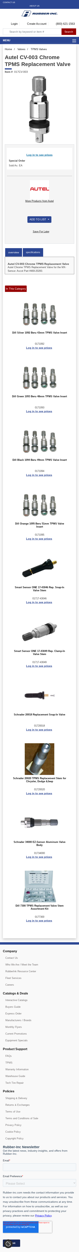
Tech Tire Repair (14, 1082)
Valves (21, 49)
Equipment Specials (16, 1040)
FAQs (8, 1056)
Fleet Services (13, 978)
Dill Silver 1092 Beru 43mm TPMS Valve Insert (39, 332)
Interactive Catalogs (16, 1000)
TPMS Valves (39, 49)
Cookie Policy (13, 1131)
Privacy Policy (13, 1125)
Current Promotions (16, 1033)
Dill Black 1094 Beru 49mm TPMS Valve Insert (39, 460)
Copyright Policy (14, 1138)
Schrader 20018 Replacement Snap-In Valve (39, 714)
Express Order (13, 1013)
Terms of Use (12, 1111)
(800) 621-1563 (65, 23)
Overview (13, 252)
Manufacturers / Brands (18, 1020)
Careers (9, 984)
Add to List (38, 219)
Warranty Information (17, 1069)
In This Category (16, 288)
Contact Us (9, 2)
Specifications (33, 252)
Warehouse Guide (15, 1076)
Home (8, 49)
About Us (35, 6)
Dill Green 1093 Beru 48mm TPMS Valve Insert (39, 396)
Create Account (36, 23)
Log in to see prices (39, 154)
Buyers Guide (13, 1006)
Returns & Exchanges (17, 1104)
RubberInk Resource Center (20, 971)
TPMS (8, 1062)
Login (14, 23)
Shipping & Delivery (16, 1098)
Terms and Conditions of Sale (21, 1118)
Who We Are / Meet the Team (21, 964)
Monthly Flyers (13, 1027)
